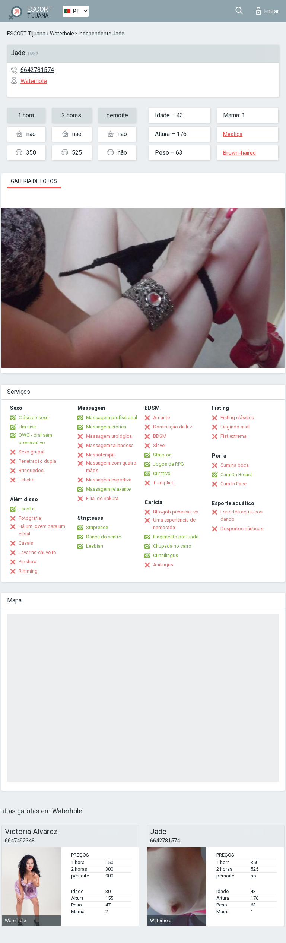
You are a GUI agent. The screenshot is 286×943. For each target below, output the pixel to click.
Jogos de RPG (168, 464)
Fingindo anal (235, 427)
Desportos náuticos (241, 528)
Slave (159, 445)
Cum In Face (233, 484)
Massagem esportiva (108, 479)
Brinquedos (31, 470)
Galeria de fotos (34, 181)
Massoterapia (101, 455)
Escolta (27, 509)
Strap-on (162, 455)
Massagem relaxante (108, 489)
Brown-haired (239, 152)
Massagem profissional (111, 417)
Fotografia (30, 518)
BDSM (159, 436)
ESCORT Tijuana (26, 34)
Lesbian (94, 546)
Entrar (271, 11)
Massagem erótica (106, 427)
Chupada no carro (172, 546)
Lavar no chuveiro (37, 552)
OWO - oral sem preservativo (35, 438)
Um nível (28, 427)
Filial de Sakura (102, 498)
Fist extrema (233, 436)
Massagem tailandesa (110, 445)
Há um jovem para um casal (42, 530)
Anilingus (163, 564)
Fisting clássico (237, 417)
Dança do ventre (103, 536)
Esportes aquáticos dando (241, 515)
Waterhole (62, 34)
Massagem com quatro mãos (111, 466)
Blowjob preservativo (175, 512)
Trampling (164, 482)
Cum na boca (234, 465)
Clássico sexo (34, 417)
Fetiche (26, 479)
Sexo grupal (31, 452)
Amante (161, 417)
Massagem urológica (109, 436)
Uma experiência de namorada (174, 523)
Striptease (97, 527)
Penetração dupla (37, 461)
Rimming (28, 571)
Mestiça (232, 134)
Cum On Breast (236, 474)
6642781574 (37, 69)
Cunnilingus (165, 555)
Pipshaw (28, 561)
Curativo (162, 473)
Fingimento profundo (176, 536)
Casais (26, 543)
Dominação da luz (172, 427)
